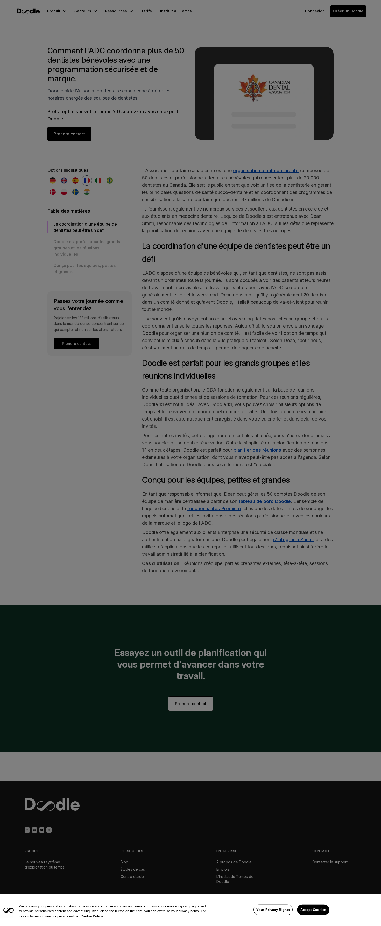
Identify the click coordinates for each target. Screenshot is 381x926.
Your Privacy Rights (273, 909)
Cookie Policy (92, 916)
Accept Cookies (313, 909)
